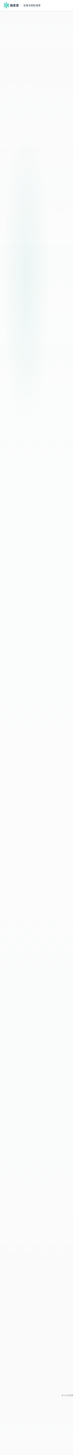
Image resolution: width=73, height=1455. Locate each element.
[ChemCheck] (11, 5)
